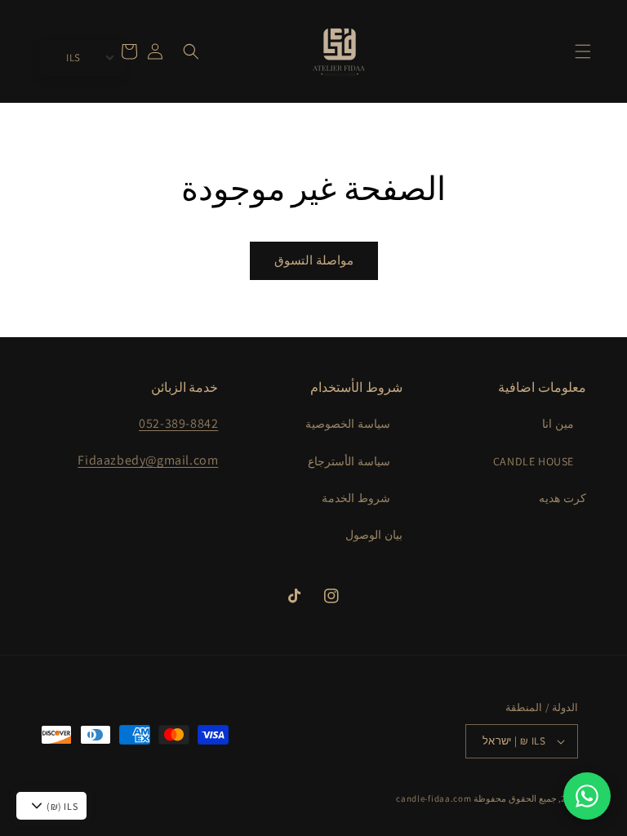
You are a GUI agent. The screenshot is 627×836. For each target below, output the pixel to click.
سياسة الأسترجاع (349, 461)
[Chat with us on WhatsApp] (587, 796)
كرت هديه (562, 498)
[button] (583, 51)
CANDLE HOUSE (533, 461)
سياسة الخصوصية (347, 423)
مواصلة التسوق (314, 260)
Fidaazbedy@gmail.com (148, 460)
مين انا (558, 423)
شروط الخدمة (356, 498)
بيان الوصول (373, 534)
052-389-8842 (178, 423)
